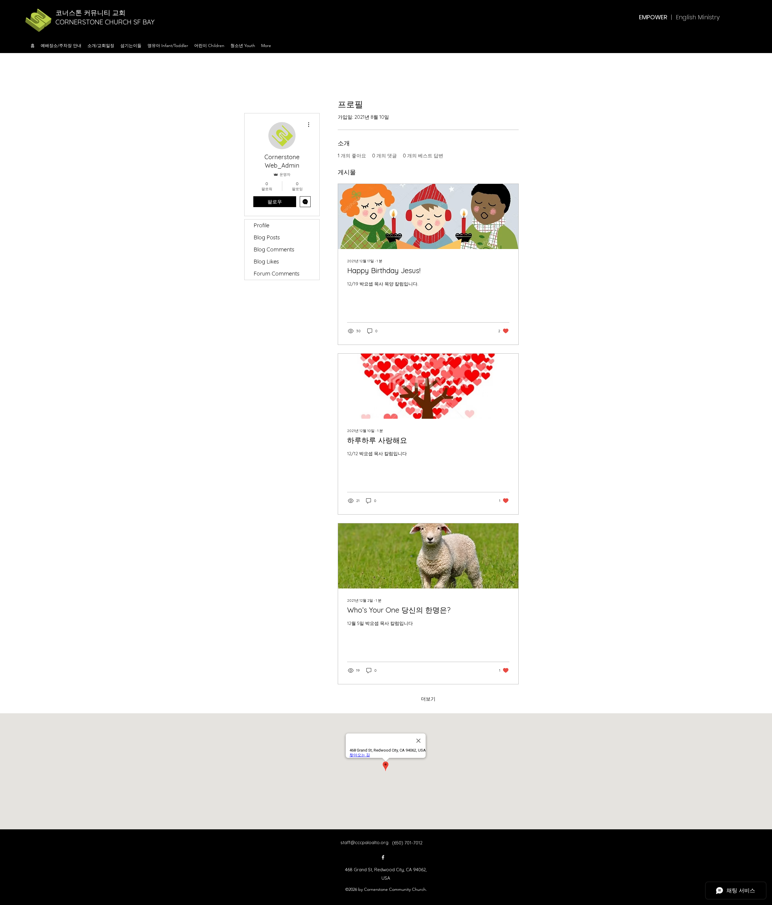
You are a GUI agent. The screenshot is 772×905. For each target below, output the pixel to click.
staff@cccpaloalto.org (364, 842)
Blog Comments (274, 249)
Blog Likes (266, 261)
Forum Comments (276, 273)
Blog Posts (267, 237)
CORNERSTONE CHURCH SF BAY (106, 22)
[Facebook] (383, 857)
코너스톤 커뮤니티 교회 (91, 12)
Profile (261, 225)
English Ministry (698, 17)
